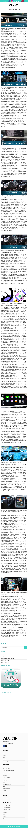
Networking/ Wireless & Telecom (7, 658)
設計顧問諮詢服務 (6, 772)
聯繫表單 (4, 818)
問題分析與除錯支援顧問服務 (8, 770)
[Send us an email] (16, 1)
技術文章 (4, 792)
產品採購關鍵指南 (6, 788)
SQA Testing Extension (5, 660)
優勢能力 (4, 757)
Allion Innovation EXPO (7, 777)
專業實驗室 (5, 775)
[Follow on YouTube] (18, 1)
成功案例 (4, 786)
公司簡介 (4, 753)
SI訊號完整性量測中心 (7, 807)
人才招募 (4, 759)
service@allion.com (9, 743)
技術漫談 (4, 790)
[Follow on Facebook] (4, 746)
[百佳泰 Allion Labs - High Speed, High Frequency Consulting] (14, 5)
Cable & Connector (5, 662)
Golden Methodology (7, 784)
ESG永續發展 (5, 761)
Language (5, 1)
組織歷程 (4, 755)
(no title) (2, 654)
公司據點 (4, 816)
